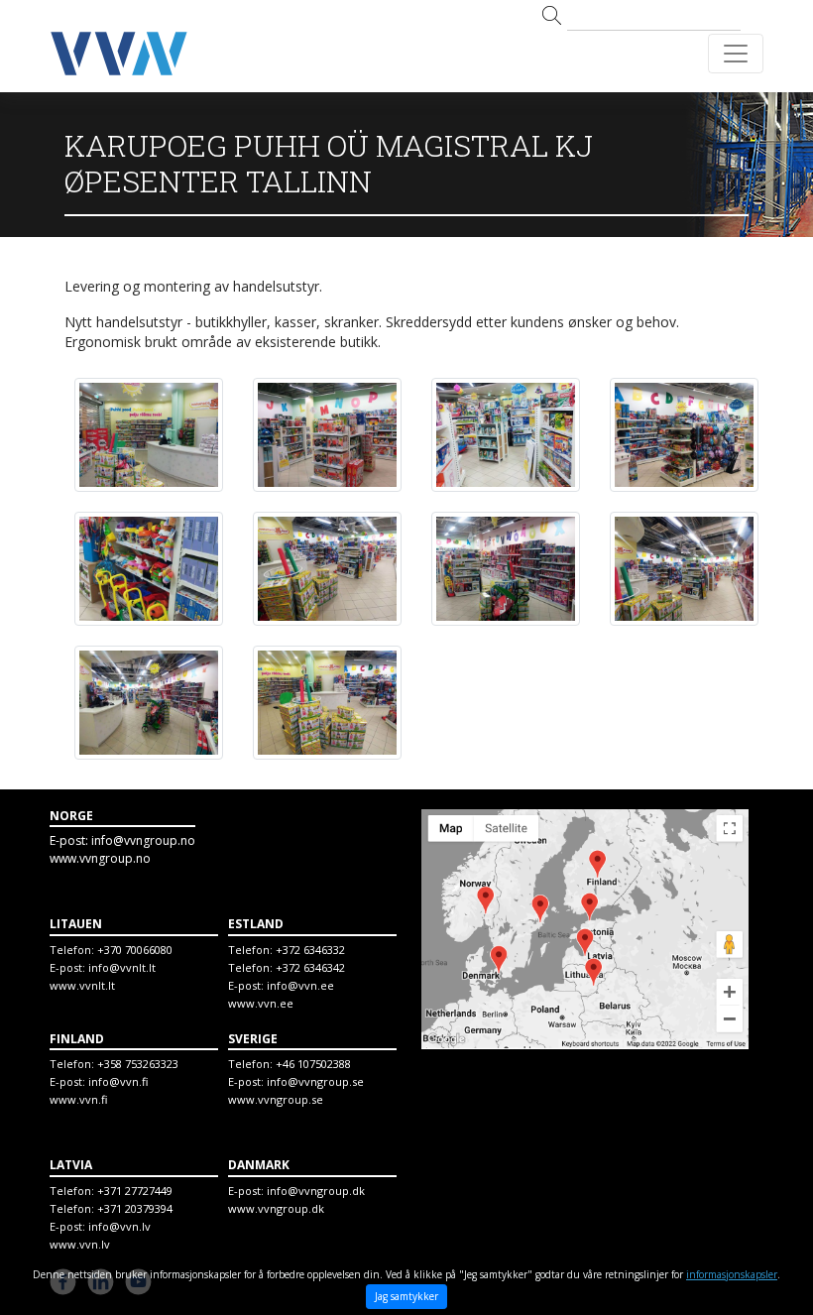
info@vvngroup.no (143, 840)
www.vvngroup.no (100, 858)
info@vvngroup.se (315, 1081)
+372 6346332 (310, 949)
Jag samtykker (406, 1296)
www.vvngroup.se (275, 1099)
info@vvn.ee (300, 985)
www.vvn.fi (78, 1099)
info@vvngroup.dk (316, 1190)
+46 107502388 (313, 1063)
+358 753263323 (137, 1063)
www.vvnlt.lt (82, 985)
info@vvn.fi (118, 1081)
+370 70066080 (135, 949)
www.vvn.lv (80, 1244)
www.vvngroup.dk (276, 1208)
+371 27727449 (135, 1190)
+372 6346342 (310, 967)
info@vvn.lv (119, 1226)
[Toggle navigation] (735, 53)
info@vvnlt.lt (122, 967)
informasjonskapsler (731, 1274)
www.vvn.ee (260, 1003)
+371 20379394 (135, 1208)
